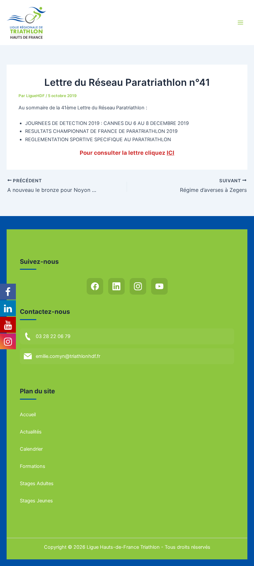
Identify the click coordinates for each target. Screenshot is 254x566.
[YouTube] (159, 286)
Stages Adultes (37, 483)
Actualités (31, 432)
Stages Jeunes (36, 501)
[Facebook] (95, 286)
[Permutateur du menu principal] (240, 22)
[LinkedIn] (116, 286)
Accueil (28, 415)
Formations (32, 466)
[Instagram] (138, 286)
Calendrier (31, 449)
